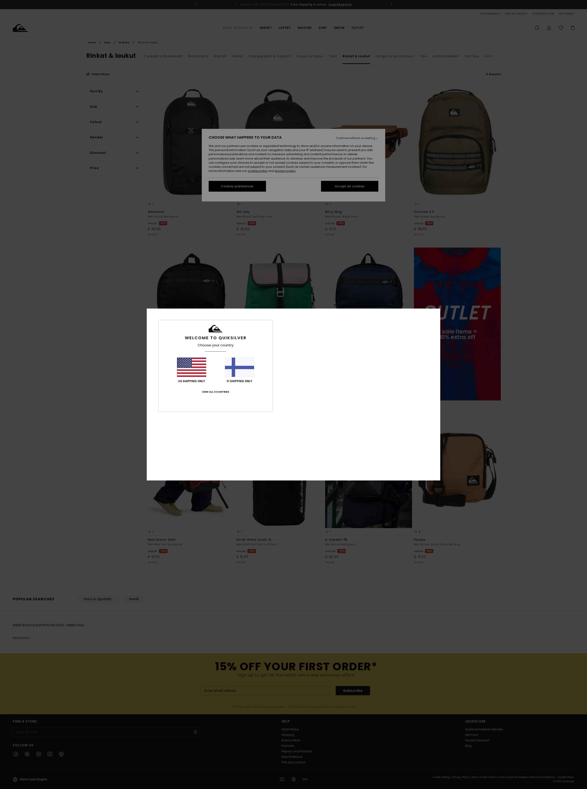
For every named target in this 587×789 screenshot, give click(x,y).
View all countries (215, 392)
